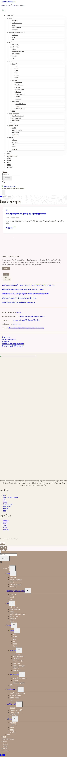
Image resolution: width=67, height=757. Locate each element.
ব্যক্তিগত (5, 508)
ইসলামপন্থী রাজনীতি (17, 130)
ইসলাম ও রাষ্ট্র (15, 133)
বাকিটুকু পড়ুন (10, 228)
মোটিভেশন (15, 35)
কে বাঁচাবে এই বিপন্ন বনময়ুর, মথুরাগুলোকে (13, 344)
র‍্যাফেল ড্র (18, 312)
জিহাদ (17, 78)
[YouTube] (6, 172)
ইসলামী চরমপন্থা (19, 85)
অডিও (9, 163)
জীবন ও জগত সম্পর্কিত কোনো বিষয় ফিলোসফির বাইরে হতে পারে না (26, 328)
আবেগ (14, 37)
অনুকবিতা (14, 149)
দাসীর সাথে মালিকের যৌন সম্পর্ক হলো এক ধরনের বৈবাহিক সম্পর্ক (19, 298)
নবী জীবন (18, 87)
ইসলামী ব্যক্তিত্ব (16, 121)
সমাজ (4, 495)
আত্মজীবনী (14, 142)
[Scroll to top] (2, 548)
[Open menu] (3, 192)
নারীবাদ (14, 49)
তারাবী (17, 68)
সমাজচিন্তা (14, 21)
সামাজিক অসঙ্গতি (16, 28)
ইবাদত (12, 631)
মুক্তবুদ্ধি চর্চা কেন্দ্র (12, 156)
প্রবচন (13, 40)
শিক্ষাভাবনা (15, 30)
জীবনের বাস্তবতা (6, 337)
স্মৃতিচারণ (14, 140)
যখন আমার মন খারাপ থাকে (9, 339)
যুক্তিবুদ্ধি (18, 106)
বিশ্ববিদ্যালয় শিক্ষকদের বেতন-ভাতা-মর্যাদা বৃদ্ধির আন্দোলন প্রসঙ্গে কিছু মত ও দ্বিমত (23, 289)
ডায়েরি (13, 145)
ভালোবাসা (14, 56)
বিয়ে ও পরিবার (16, 54)
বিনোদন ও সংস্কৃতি (20, 94)
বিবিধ (13, 111)
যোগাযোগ (10, 167)
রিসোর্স (9, 160)
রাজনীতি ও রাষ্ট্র (7, 506)
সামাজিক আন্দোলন (17, 23)
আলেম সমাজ (19, 83)
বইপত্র (9, 158)
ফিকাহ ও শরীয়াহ (20, 90)
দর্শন (8, 154)
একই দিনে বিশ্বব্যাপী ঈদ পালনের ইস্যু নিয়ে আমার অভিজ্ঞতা (26, 214)
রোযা (17, 71)
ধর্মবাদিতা (18, 97)
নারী (4, 500)
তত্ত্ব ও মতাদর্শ (14, 674)
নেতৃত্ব (13, 123)
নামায (17, 66)
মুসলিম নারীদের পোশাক (18, 52)
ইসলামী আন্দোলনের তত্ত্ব (18, 116)
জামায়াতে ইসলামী (16, 118)
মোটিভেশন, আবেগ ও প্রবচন (10, 497)
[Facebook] (3, 172)
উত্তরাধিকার (18, 99)
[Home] (1, 197)
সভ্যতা (13, 25)
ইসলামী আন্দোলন (7, 504)
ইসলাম (5, 502)
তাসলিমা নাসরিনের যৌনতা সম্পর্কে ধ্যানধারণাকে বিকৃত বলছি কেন (18, 302)
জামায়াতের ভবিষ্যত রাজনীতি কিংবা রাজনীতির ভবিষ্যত (26, 320)
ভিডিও (9, 165)
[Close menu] (0, 552)
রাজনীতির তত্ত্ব (15, 135)
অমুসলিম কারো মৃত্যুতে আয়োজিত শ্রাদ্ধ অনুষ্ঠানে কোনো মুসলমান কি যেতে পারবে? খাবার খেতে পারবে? (28, 285)
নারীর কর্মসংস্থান (16, 47)
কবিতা (13, 147)
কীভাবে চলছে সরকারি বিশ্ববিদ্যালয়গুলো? (12, 346)
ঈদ (16, 73)
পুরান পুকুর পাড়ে (17, 324)
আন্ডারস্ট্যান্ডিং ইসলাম (21, 104)
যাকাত (17, 75)
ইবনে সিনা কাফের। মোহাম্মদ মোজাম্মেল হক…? (32, 316)
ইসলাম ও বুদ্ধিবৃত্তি (20, 109)
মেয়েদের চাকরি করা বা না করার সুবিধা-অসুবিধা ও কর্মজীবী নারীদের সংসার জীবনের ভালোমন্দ (25, 294)
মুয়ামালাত (13, 650)
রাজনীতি (14, 128)
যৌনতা (14, 58)
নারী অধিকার (15, 45)
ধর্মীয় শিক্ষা (18, 92)
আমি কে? (6, 268)
